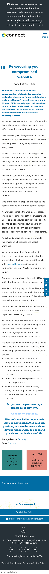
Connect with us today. (24, 413)
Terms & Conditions (11, 563)
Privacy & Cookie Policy (34, 563)
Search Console (14, 264)
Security (22, 439)
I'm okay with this (30, 25)
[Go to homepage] (13, 35)
